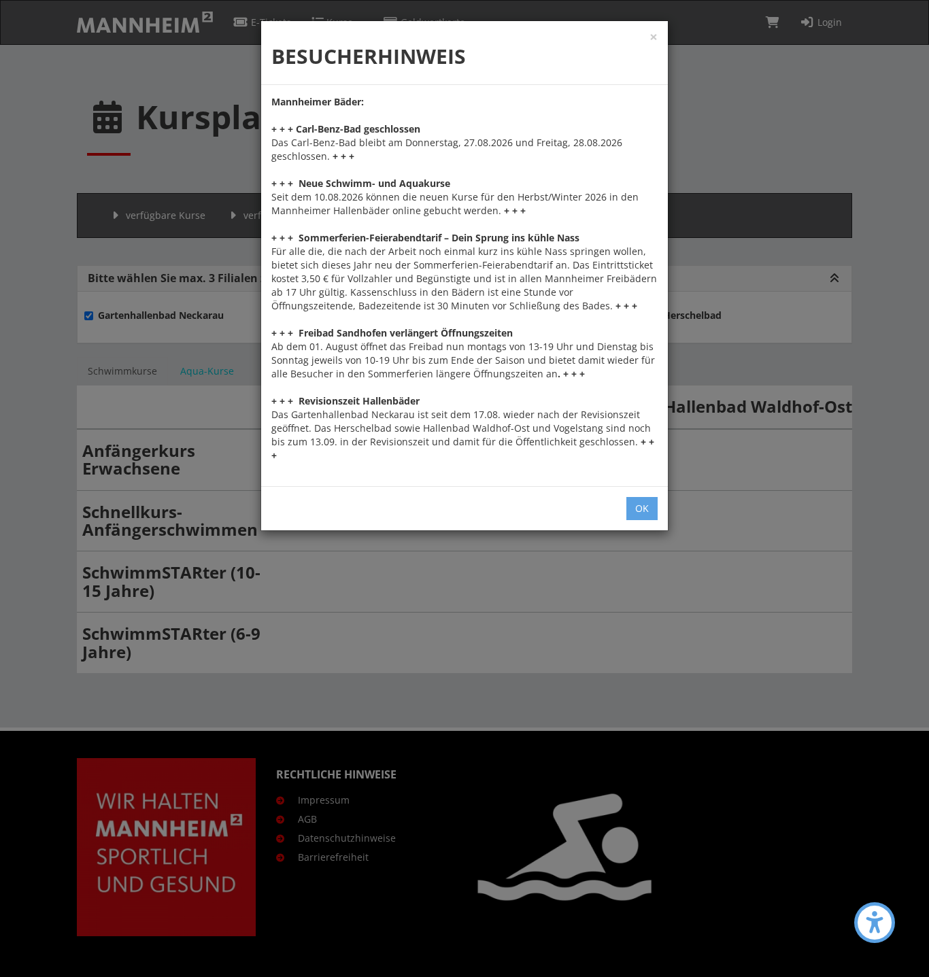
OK (642, 508)
